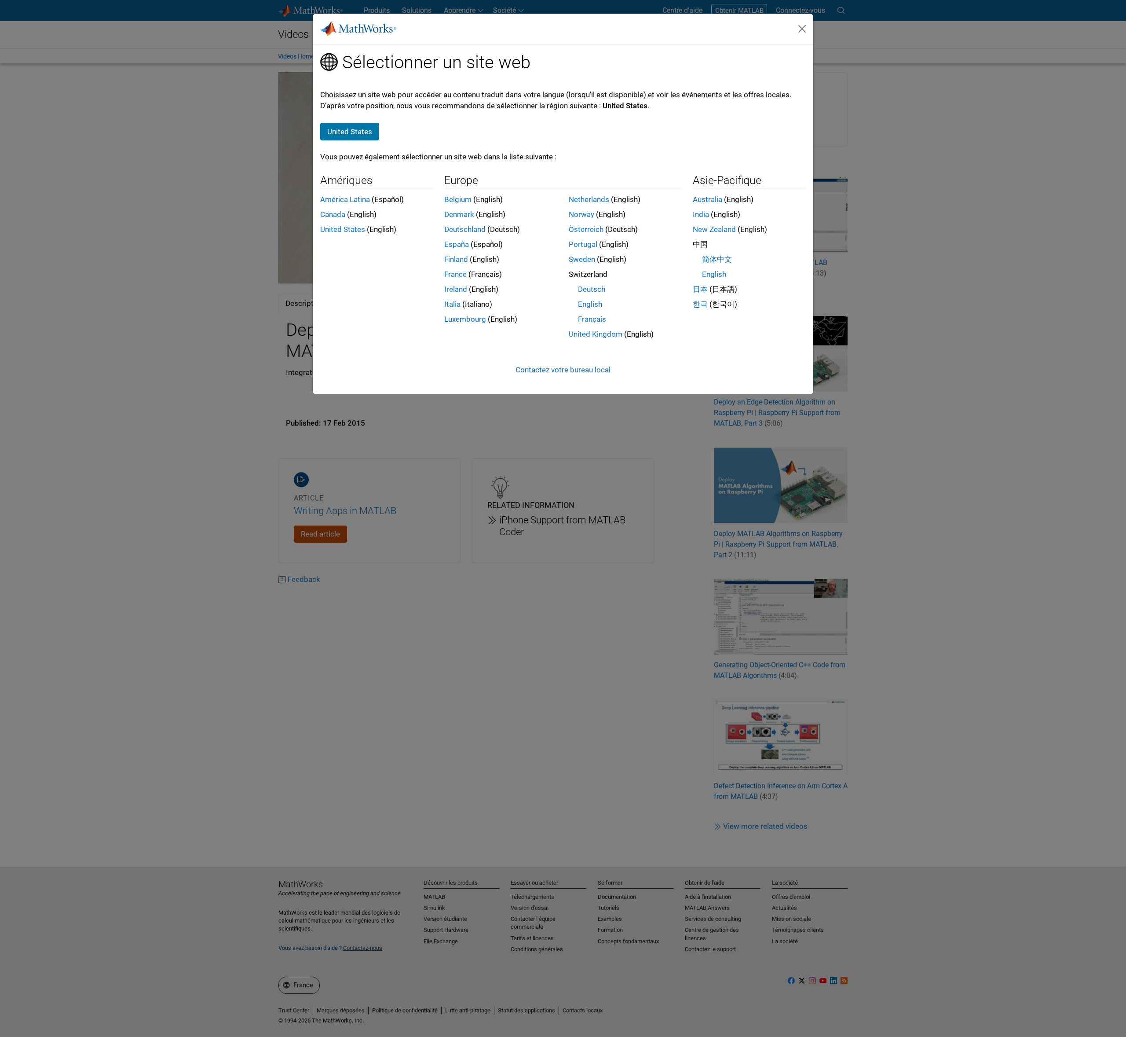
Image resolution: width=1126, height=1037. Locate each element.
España (456, 244)
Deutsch (591, 289)
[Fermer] (802, 28)
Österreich (586, 229)
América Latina (345, 199)
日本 (700, 289)
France (455, 274)
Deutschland (465, 229)
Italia (452, 304)
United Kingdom (595, 334)
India (701, 214)
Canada (332, 214)
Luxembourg (465, 319)
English (590, 304)
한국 (700, 304)
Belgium (458, 199)
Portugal (583, 244)
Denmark (459, 214)
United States (342, 229)
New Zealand (714, 229)
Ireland (455, 289)
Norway (581, 214)
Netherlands (589, 199)
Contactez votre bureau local (563, 369)
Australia (707, 199)
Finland (456, 259)
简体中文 (717, 259)
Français (592, 319)
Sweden (582, 259)
